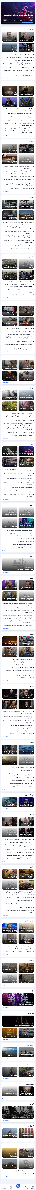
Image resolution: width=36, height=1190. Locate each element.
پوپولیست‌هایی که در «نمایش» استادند (22, 292)
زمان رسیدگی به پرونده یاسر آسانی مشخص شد (21, 349)
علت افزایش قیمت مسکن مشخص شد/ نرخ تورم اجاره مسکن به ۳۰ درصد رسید (17, 167)
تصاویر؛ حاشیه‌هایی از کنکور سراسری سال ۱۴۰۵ (20, 282)
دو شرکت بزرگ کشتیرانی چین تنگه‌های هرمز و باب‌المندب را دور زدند (17, 345)
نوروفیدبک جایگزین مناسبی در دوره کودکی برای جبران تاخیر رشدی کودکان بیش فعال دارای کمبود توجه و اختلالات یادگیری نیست (17, 424)
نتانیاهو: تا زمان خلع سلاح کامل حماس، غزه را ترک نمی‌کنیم (18, 839)
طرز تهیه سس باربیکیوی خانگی (24, 900)
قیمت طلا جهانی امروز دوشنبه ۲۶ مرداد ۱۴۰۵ (21, 177)
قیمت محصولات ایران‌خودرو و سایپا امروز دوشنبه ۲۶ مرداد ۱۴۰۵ (18, 228)
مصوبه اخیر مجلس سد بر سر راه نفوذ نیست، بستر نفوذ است (17, 615)
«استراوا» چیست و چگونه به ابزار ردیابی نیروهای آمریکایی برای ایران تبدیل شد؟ (17, 109)
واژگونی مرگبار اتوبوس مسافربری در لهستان (22, 780)
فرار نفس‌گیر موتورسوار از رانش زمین (23, 60)
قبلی (31, 20)
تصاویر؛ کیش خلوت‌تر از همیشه (24, 678)
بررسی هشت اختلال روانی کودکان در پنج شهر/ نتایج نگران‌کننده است (19, 429)
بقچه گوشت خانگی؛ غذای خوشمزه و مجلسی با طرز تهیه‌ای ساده (18, 904)
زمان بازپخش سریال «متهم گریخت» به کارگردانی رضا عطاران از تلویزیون (17, 717)
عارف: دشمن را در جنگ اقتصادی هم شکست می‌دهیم (19, 171)
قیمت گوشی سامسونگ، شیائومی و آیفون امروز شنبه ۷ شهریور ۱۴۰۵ (19, 479)
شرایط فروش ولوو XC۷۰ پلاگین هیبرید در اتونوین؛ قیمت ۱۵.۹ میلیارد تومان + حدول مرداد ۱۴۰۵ (17, 223)
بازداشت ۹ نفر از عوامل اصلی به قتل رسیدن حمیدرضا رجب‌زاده (17, 778)
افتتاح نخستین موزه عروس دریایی (24, 675)
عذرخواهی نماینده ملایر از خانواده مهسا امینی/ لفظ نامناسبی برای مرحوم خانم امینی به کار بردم (17, 64)
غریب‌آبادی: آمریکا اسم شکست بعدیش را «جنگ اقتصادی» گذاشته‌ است (18, 180)
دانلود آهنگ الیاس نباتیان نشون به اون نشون (21, 533)
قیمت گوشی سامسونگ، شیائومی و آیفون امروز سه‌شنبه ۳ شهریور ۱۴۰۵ (18, 495)
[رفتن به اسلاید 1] (21, 20)
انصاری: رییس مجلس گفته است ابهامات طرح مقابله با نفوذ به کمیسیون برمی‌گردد (17, 621)
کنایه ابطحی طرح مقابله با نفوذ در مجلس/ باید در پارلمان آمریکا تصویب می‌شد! (18, 124)
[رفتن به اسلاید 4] (17, 20)
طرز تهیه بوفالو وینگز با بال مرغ (24, 908)
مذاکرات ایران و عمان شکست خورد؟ (23, 949)
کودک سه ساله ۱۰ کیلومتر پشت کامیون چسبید (21, 783)
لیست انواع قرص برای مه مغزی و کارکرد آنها (21, 413)
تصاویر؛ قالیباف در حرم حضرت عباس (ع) (22, 668)
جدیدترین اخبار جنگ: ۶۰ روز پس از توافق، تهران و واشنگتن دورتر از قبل (18, 117)
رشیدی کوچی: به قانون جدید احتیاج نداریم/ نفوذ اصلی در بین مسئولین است (17, 604)
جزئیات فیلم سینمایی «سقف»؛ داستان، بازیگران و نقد (19, 530)
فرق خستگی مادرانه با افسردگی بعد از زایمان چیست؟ (19, 57)
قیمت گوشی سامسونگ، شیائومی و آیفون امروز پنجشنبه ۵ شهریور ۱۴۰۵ (18, 483)
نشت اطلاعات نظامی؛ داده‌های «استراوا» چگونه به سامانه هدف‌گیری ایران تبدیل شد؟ (18, 131)
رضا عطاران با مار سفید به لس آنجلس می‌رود (21, 725)
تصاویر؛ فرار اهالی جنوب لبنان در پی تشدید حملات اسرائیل (18, 850)
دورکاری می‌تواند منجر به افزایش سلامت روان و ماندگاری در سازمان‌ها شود (18, 417)
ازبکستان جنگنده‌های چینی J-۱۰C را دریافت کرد (20, 67)
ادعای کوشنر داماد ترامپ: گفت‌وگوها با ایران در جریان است (18, 852)
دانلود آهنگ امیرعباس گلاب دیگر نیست (22, 544)
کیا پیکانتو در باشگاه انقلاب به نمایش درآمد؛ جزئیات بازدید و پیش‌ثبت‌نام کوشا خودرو (17, 237)
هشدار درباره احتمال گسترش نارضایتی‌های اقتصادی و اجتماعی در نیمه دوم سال (19, 185)
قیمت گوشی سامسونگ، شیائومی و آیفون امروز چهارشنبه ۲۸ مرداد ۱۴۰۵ (17, 470)
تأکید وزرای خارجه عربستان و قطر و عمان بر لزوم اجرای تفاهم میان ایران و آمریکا (17, 71)
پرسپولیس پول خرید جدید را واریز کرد (23, 75)
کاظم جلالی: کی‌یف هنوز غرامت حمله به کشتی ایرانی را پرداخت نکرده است (19, 338)
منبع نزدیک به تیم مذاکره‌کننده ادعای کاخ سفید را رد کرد (19, 952)
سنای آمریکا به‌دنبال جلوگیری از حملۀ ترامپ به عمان (19, 858)
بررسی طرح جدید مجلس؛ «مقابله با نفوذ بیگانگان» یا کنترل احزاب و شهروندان (18, 611)
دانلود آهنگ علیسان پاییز (26, 539)
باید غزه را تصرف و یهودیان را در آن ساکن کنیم (21, 842)
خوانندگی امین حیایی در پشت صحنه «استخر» (21, 734)
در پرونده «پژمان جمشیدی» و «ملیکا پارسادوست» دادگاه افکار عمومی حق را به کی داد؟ (17, 712)
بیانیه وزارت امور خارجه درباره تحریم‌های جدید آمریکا (19, 946)
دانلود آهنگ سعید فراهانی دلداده (24, 536)
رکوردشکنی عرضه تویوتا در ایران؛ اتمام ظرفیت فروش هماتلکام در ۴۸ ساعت (17, 232)
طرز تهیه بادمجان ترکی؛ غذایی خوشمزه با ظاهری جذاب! (19, 892)
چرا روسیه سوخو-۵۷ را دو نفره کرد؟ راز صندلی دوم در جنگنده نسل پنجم (17, 491)
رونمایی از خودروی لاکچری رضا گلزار (23, 665)
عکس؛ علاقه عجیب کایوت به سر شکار (23, 662)
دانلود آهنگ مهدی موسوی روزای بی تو (23, 541)
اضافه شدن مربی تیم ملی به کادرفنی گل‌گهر (22, 331)
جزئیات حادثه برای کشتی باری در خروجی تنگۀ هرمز (20, 113)
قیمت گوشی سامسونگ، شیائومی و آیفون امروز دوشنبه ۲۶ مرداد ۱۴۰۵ (18, 474)
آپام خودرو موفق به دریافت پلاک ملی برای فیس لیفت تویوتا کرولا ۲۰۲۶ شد (18, 241)
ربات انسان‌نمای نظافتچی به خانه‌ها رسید (22, 487)
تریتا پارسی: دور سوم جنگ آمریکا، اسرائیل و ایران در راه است (17, 121)
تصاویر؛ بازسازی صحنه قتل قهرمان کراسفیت (21, 767)
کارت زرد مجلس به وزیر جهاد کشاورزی (23, 608)
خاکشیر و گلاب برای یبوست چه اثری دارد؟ (22, 435)
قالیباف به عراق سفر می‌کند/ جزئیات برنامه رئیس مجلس (18, 618)
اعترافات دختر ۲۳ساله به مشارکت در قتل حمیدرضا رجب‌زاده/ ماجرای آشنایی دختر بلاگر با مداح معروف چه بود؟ (17, 774)
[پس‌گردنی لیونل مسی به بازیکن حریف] (18, 13)
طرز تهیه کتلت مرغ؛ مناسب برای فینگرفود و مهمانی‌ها (19, 897)
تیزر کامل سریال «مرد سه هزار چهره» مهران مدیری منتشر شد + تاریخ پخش (17, 721)
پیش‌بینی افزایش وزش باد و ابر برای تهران (22, 1171)
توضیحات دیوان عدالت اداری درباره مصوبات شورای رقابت (18, 289)
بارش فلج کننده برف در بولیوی (25, 1174)
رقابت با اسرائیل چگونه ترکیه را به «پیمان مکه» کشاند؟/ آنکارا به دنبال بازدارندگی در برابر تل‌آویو (17, 846)
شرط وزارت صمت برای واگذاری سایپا (23, 245)
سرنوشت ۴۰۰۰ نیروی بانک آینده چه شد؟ (22, 55)
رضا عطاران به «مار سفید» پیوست (24, 728)
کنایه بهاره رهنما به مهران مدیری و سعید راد (21, 731)
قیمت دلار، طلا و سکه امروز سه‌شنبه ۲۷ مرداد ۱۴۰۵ (20, 188)
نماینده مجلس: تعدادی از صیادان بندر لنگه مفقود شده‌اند (18, 625)
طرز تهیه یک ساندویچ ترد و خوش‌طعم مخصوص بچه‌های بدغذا (18, 911)
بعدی (5, 20)
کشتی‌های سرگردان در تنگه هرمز (24, 341)
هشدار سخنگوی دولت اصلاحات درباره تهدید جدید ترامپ (18, 128)
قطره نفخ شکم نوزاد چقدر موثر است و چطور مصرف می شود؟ (17, 432)
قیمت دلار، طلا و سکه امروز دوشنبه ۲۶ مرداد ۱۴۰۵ (20, 174)
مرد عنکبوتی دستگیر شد (26, 770)
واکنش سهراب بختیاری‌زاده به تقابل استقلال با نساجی (19, 329)
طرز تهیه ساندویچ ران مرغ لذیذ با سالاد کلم (21, 895)
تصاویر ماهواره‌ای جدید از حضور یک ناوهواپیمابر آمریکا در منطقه (18, 671)
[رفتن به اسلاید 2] (20, 20)
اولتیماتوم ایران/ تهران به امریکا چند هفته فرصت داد (19, 855)
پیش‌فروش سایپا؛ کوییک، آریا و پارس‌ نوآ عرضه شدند (19, 248)
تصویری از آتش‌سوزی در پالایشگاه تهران (22, 786)
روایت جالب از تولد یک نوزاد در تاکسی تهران (21, 295)
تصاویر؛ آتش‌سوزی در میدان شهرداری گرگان (22, 659)
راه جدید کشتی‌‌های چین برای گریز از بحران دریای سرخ (19, 334)
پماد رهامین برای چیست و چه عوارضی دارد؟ (21, 420)
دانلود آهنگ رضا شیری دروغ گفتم (24, 547)
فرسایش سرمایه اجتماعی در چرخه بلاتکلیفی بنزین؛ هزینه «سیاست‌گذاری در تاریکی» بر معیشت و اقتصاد (18, 285)
